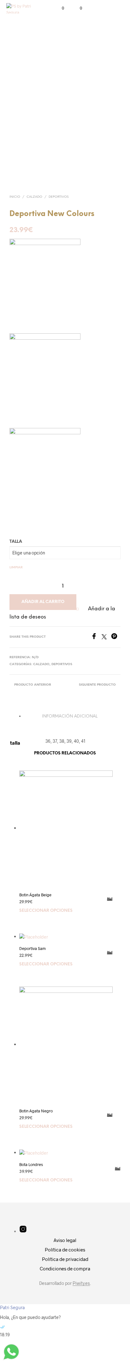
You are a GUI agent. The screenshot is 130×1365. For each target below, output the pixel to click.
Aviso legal (65, 1240)
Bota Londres (31, 1164)
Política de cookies (65, 1249)
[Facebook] (96, 637)
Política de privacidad (65, 1259)
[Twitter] (106, 637)
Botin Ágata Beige (35, 894)
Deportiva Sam (32, 948)
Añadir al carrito (42, 602)
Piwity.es (81, 1283)
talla (15, 542)
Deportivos (58, 197)
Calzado (34, 197)
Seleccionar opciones (46, 911)
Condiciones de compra (65, 1268)
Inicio (14, 197)
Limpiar (16, 567)
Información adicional (70, 716)
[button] (58, 8)
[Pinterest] (116, 637)
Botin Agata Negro (36, 1110)
